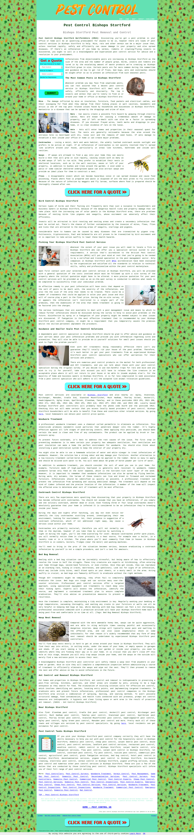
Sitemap (40, 815)
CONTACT (141, 19)
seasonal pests (137, 73)
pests (104, 59)
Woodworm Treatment (101, 774)
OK (144, 834)
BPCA (114, 261)
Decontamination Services (105, 777)
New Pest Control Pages (52, 815)
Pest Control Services (50, 782)
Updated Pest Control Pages (71, 815)
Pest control (46, 395)
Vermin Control (121, 774)
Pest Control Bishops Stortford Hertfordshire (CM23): (69, 38)
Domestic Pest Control (75, 777)
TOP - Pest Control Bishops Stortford (59, 795)
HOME (121, 19)
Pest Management (140, 774)
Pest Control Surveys (77, 774)
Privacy (153, 815)
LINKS (127, 19)
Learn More (135, 834)
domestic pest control (81, 742)
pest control (117, 86)
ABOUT (134, 19)
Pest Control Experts (119, 779)
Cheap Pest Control (144, 779)
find (47, 712)
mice (122, 110)
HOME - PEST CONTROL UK (97, 807)
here (41, 414)
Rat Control (86, 790)
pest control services (80, 769)
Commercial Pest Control (93, 779)
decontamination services (75, 758)
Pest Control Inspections (104, 782)
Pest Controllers (55, 774)
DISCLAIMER (150, 19)
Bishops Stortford (97, 395)
